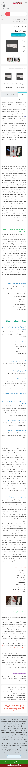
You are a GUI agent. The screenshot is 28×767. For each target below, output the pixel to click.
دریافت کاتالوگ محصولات (14, 762)
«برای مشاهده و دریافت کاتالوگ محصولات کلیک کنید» (14, 708)
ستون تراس (22, 693)
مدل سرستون (6, 691)
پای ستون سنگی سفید (8, 697)
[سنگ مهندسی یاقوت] (17, 3)
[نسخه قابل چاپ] (24, 47)
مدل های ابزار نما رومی (12, 687)
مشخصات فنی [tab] (13, 94)
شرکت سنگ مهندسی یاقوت (20, 617)
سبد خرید (3, 5)
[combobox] (18, 14)
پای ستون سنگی (21, 699)
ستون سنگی (14, 691)
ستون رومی (12, 689)
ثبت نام (4, 8)
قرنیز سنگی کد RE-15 (8, 84)
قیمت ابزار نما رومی (21, 689)
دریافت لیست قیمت (14, 765)
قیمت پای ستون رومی (20, 697)
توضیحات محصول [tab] (22, 94)
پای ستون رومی (11, 695)
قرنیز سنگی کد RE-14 (20, 84)
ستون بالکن (15, 693)
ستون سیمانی (22, 691)
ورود (8, 8)
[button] (24, 51)
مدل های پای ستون (12, 699)
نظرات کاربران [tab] (6, 94)
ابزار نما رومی (22, 687)
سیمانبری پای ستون (21, 695)
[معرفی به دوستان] (24, 42)
